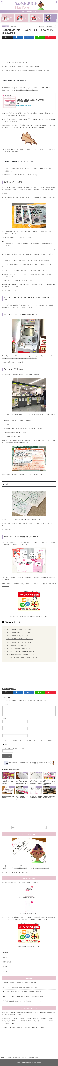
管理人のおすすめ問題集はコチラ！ (29, 11)
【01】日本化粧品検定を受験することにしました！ (19, 629)
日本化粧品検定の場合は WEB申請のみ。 (27, 90)
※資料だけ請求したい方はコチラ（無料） (29, 946)
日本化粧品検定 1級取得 (20, 868)
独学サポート (6, 957)
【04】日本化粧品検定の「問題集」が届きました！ (19, 639)
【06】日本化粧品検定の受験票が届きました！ (18, 645)
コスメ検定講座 (14, 544)
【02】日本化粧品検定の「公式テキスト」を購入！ (19, 632)
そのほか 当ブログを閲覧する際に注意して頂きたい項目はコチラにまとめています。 (24, 1027)
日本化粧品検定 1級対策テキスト (29, 913)
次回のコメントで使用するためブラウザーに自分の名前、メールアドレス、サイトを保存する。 (28, 740)
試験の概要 (5, 952)
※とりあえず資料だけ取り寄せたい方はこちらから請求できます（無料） (29, 616)
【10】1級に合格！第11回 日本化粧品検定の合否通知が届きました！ (24, 657)
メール (4, 726)
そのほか (5, 966)
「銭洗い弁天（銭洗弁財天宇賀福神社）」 (29, 231)
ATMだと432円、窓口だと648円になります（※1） (29, 428)
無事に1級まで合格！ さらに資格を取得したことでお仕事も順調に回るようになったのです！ (26, 270)
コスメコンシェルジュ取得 (42, 868)
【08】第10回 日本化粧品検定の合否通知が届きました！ (21, 651)
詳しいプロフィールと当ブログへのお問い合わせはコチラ (17, 872)
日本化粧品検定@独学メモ (26, 1062)
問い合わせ (5, 971)
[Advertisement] (29, 50)
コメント (5, 704)
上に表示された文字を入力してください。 (13, 748)
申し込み (14, 688)
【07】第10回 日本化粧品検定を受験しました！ (18, 648)
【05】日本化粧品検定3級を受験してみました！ (18, 642)
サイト (4, 733)
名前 (4, 718)
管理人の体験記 (6, 26)
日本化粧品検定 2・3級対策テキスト (29, 897)
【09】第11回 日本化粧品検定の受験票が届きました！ (20, 654)
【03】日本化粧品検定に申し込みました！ (17, 635)
